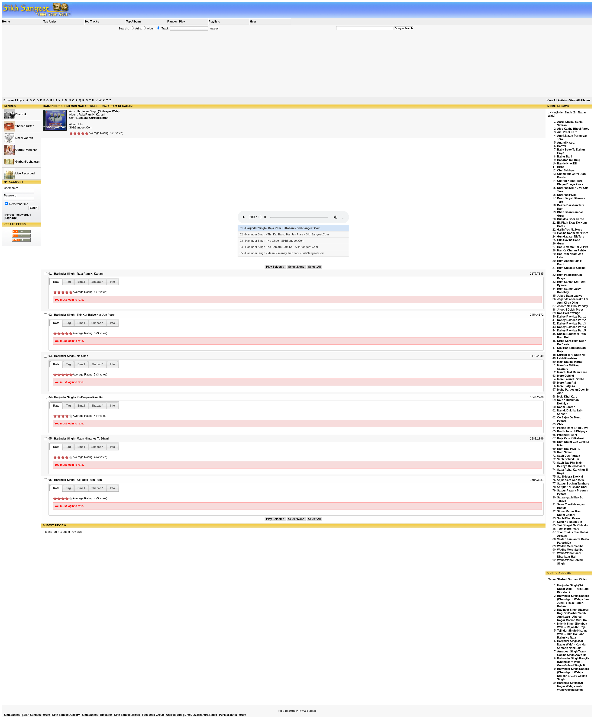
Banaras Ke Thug (568, 160)
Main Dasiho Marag (569, 361)
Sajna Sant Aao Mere (571, 480)
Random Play (176, 21)
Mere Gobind (565, 375)
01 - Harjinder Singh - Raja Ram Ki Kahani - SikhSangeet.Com (280, 228)
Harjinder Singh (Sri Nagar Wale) (98, 111)
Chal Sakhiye (566, 170)
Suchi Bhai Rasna (569, 518)
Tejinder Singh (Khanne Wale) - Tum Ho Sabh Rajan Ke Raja (572, 634)
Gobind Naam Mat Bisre (572, 233)
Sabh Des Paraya (568, 455)
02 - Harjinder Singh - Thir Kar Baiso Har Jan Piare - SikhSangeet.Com (284, 234)
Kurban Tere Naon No (571, 354)
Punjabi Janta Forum (232, 714)
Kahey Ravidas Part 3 (571, 323)
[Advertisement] (297, 64)
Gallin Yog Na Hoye (569, 229)
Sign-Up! (11, 218)
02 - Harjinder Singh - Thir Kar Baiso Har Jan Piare (81, 314)
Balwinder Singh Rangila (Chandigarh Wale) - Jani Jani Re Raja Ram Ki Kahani (573, 601)
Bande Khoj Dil (567, 163)
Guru (560, 243)
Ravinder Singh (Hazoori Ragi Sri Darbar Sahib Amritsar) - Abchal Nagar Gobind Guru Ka (573, 615)
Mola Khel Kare (567, 396)
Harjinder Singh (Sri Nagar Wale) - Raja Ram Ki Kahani (573, 589)
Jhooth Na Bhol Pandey (572, 306)
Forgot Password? (17, 214)
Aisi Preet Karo (567, 132)
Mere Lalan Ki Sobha (570, 379)
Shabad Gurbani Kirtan (93, 117)
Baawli (561, 146)
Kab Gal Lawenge (568, 313)
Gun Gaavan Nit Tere (570, 236)
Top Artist (49, 21)
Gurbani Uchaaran (27, 161)
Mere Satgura (566, 386)
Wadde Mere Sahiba (570, 546)
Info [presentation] (112, 281)
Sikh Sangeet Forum (36, 714)
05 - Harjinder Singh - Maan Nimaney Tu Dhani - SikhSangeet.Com (282, 253)
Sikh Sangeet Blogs (127, 714)
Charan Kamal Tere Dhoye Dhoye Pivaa (570, 182)
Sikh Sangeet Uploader (97, 714)
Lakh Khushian (567, 358)
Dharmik (21, 114)
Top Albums (134, 21)
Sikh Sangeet (12, 714)
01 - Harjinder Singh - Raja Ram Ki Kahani (75, 273)
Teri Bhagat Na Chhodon (573, 525)
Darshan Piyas (567, 194)
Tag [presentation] (68, 281)
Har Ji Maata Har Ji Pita (572, 247)
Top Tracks (92, 21)
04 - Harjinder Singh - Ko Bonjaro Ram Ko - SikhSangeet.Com (279, 247)
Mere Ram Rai (566, 382)
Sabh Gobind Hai (568, 459)
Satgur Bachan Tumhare (573, 483)
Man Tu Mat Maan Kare (572, 372)
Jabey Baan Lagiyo (569, 295)
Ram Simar (564, 452)
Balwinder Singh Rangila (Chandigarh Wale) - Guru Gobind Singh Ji (573, 662)
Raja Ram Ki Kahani (570, 438)
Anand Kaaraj (566, 142)
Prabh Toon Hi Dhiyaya (572, 431)
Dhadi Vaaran (24, 138)
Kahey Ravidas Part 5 (571, 330)
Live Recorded (25, 173)
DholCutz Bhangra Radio (200, 714)
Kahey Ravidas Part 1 (571, 316)
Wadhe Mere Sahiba (570, 549)
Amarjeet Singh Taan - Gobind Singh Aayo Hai (572, 653)
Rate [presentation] (56, 281)
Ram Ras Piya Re (568, 448)
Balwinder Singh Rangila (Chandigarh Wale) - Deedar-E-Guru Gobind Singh (573, 674)
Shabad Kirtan (24, 126)
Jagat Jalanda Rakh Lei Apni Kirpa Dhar (572, 301)
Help (253, 21)
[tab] (56, 282)
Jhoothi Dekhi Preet (570, 309)
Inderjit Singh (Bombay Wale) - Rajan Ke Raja (572, 625)
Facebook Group (153, 714)
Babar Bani (564, 156)
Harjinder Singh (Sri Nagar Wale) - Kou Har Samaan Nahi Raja (572, 644)
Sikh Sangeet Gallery (66, 714)
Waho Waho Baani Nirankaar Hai (569, 555)
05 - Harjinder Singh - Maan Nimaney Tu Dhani (78, 438)
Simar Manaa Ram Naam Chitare (569, 513)
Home (6, 21)
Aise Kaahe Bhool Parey (573, 128)
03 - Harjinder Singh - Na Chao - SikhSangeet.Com (272, 240)
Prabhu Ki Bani (567, 435)
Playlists (214, 21)
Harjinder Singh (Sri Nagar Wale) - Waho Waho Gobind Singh (570, 686)
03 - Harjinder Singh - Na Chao (68, 356)
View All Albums (580, 100)
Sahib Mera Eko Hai (570, 476)
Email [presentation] (81, 281)
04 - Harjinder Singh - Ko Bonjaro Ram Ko (75, 397)
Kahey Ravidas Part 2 (571, 320)
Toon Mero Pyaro (568, 528)
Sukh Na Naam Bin (569, 521)
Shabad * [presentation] (97, 281)
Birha (560, 167)
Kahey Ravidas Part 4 (571, 327)
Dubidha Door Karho (570, 219)
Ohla (560, 424)
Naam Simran (566, 407)
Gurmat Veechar (26, 149)
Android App (174, 714)
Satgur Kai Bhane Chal (572, 487)
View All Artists (557, 100)
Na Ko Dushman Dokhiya (568, 401)
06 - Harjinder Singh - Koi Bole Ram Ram (75, 479)
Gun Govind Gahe (568, 240)
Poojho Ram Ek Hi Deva (572, 428)
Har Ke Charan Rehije (571, 250)
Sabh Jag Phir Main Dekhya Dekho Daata (571, 464)
